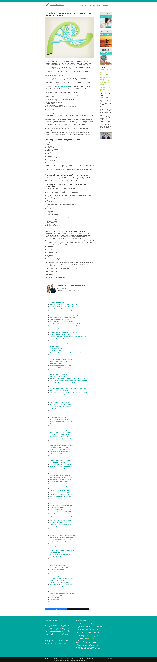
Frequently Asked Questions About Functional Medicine (105, 86)
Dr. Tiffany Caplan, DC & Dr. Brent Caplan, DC (71, 285)
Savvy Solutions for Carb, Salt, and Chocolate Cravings (105, 76)
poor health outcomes (83, 95)
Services (92, 5)
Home (81, 5)
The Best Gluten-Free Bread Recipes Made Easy (105, 71)
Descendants (48, 114)
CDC (64, 71)
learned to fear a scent (64, 86)
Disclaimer (83, 660)
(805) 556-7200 (49, 1)
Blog (98, 5)
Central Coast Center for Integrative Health (58, 266)
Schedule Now (105, 5)
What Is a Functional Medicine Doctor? (105, 90)
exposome (55, 180)
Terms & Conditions (75, 660)
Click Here (73, 268)
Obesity (48, 111)
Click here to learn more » (59, 643)
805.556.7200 (90, 638)
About (86, 5)
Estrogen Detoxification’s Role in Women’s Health (105, 81)
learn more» (103, 129)
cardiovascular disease (57, 69)
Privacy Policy (66, 660)
